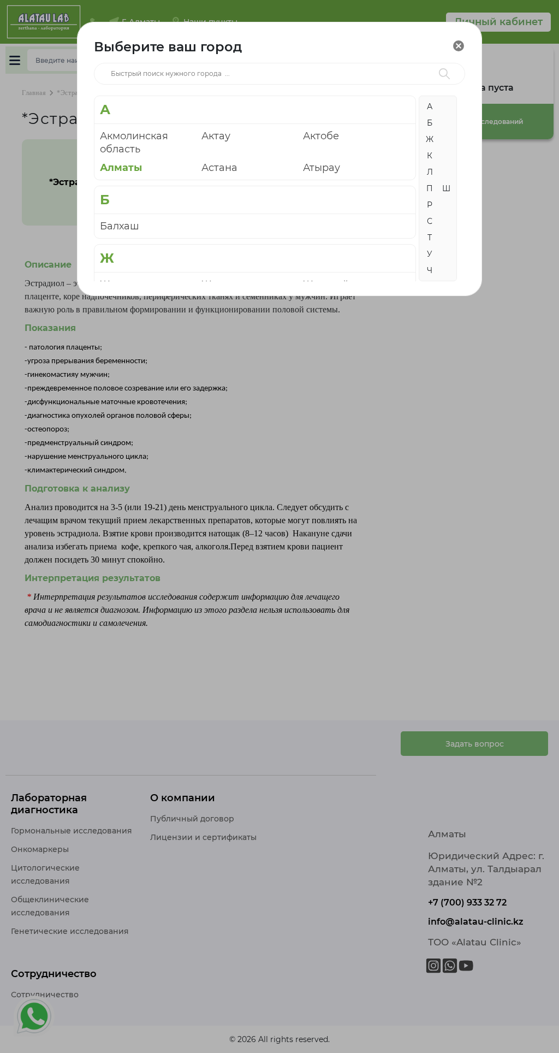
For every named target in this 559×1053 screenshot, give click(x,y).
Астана (219, 168)
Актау (215, 136)
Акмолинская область (134, 142)
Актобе (321, 136)
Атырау (321, 168)
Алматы (121, 168)
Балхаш (119, 226)
